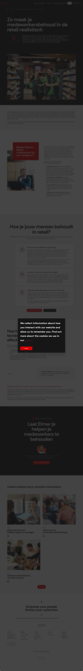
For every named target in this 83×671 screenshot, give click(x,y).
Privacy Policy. (28, 340)
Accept (26, 348)
